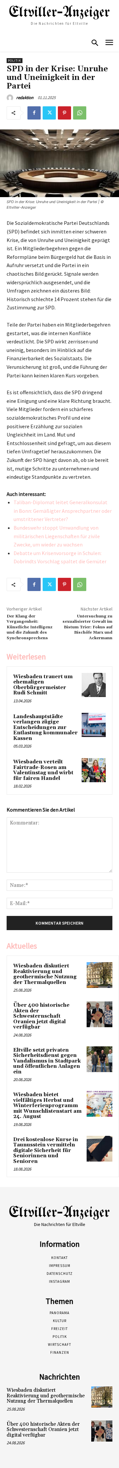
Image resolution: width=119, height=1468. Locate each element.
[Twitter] (49, 113)
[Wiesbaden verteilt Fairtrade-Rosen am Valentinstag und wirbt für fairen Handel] (94, 770)
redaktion (24, 97)
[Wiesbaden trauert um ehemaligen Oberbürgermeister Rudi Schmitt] (94, 685)
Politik (14, 60)
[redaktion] (11, 97)
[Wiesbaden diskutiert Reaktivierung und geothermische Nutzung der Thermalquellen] (99, 975)
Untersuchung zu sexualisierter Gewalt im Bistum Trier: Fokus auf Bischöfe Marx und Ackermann (87, 627)
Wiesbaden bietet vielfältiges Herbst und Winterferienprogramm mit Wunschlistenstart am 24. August (47, 1106)
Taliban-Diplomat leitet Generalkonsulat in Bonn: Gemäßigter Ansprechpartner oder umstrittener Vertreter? (63, 510)
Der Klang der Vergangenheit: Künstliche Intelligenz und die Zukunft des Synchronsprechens (30, 627)
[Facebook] (34, 113)
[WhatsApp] (79, 113)
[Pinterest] (64, 113)
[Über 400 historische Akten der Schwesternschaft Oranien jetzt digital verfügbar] (99, 1014)
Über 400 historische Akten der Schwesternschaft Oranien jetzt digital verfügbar (41, 1016)
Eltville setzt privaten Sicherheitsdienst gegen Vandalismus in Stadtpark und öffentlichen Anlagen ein (47, 1061)
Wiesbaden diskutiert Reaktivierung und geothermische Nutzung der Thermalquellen (45, 974)
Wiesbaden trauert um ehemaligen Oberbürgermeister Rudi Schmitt (43, 685)
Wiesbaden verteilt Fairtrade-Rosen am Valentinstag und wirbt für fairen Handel (43, 770)
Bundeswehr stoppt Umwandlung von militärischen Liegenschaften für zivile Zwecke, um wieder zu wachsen (57, 536)
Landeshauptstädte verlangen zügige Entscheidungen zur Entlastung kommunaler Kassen (45, 728)
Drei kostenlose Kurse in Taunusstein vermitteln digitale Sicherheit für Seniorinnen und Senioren (45, 1150)
